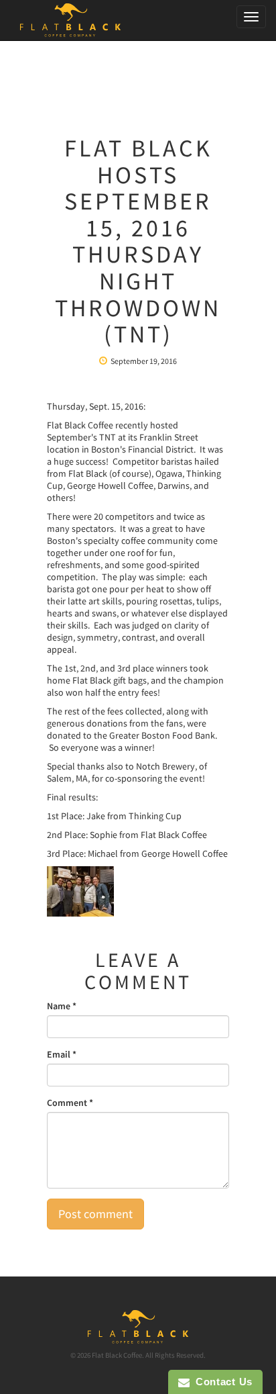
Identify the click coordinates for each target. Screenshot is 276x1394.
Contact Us (221, 1381)
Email (61, 1054)
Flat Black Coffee (117, 1355)
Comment (70, 1103)
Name (61, 1006)
